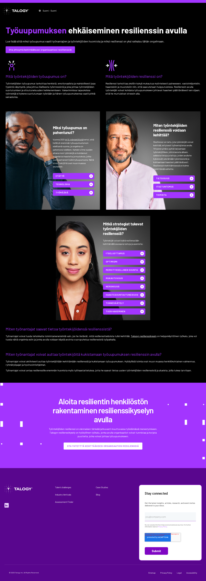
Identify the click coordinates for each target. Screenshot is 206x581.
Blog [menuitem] (98, 494)
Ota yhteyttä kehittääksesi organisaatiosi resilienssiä (40, 49)
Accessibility (191, 573)
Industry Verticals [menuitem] (63, 494)
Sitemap (152, 573)
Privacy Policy (162, 526)
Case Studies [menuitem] (102, 487)
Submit (156, 551)
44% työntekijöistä (74, 139)
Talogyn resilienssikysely (144, 336)
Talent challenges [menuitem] (63, 487)
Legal (179, 573)
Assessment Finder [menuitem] (64, 502)
